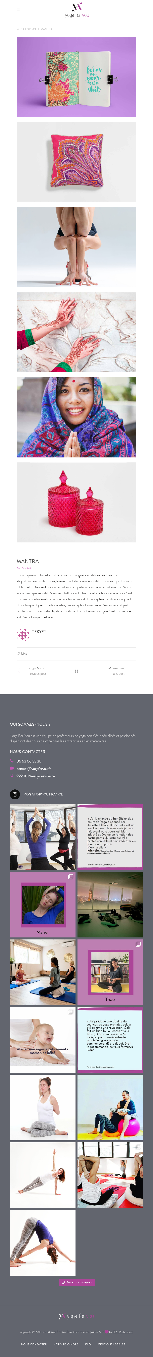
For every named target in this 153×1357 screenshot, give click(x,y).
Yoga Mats (36, 668)
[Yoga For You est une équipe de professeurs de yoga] (43, 1175)
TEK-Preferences (123, 1332)
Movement (116, 668)
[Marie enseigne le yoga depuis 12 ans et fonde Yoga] (43, 904)
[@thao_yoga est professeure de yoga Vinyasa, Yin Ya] (110, 972)
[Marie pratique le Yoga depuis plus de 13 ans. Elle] (43, 1243)
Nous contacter (34, 1344)
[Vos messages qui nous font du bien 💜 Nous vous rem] (110, 1040)
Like (24, 653)
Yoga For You (27, 29)
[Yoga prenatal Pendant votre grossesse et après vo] (110, 1175)
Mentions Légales (111, 1344)
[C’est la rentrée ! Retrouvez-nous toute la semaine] (43, 1107)
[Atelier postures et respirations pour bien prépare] (110, 1107)
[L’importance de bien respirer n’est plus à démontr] (43, 972)
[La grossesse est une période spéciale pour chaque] (43, 837)
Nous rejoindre (66, 1344)
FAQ (88, 1344)
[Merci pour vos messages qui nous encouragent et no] (110, 837)
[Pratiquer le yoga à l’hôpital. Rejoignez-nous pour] (110, 904)
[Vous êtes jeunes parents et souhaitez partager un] (43, 1040)
